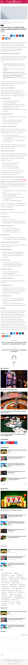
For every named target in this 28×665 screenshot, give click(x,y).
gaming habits (22, 584)
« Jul (1, 655)
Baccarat (13, 575)
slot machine (4, 603)
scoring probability (5, 599)
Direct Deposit (4, 580)
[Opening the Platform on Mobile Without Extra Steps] (4, 451)
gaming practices (4, 586)
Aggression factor (5, 575)
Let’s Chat (10, 663)
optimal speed (4, 595)
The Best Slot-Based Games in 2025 (9, 389)
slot (12, 601)
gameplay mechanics (15, 582)
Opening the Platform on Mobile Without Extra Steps (12, 510)
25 (6, 650)
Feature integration (5, 582)
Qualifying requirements (6, 597)
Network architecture (12, 592)
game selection (4, 584)
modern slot (18, 590)
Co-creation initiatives (19, 577)
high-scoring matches (5, 588)
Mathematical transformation (7, 590)
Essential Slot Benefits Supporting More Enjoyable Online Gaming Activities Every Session (16, 464)
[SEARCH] (26, 484)
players (10, 595)
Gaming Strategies (21, 586)
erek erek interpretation (14, 580)
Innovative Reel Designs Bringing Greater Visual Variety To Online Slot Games (16, 457)
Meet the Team (16, 663)
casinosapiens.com (16, 661)
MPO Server (3, 592)
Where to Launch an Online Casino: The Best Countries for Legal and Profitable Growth (14, 343)
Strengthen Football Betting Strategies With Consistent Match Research (16, 479)
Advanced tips (16, 573)
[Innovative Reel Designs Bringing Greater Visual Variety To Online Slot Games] (4, 458)
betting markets (20, 575)
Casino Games (10, 577)
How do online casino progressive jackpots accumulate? (14, 350)
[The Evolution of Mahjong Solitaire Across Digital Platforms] (4, 473)
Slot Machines (11, 603)
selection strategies (5, 601)
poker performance (18, 595)
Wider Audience (4, 605)
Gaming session (13, 586)
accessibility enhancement (6, 573)
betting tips (3, 577)
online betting (22, 592)
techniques (18, 603)
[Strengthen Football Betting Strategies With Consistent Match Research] (4, 480)
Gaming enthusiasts (13, 584)
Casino (2, 25)
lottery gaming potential (17, 588)
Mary (3, 32)
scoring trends (14, 599)
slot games (17, 601)
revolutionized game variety (18, 597)
